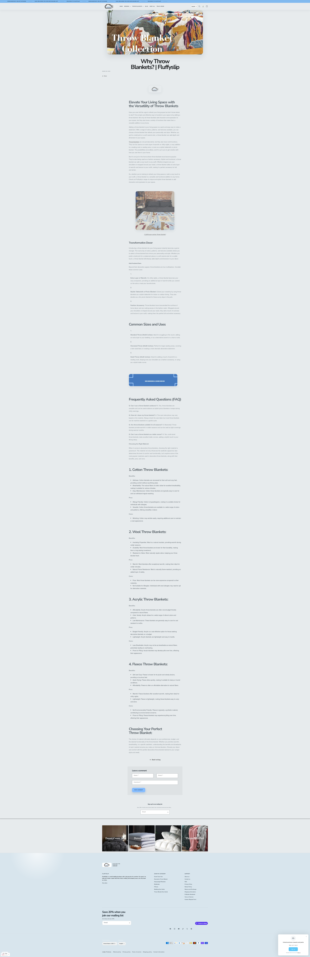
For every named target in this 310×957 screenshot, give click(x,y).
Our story (104, 883)
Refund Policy (188, 886)
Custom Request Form (190, 899)
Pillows (156, 886)
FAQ (186, 881)
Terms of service (136, 952)
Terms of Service (189, 897)
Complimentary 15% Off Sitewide (44, 1)
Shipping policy (147, 952)
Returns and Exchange (190, 889)
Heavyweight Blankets (159, 881)
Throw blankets (134, 142)
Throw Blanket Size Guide (161, 892)
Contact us (187, 879)
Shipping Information (190, 892)
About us (187, 876)
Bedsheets (157, 884)
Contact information (158, 952)
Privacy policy (127, 952)
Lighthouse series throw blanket (155, 234)
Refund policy (117, 952)
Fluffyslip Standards (190, 894)
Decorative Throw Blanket (160, 879)
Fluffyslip (108, 952)
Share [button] (105, 76)
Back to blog (156, 760)
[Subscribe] (167, 812)
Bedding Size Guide (159, 889)
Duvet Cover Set (158, 876)
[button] (127, 6)
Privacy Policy (188, 884)
